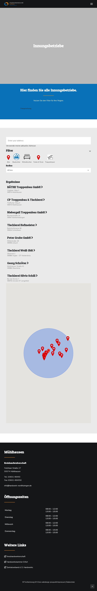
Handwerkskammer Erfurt (17, 562)
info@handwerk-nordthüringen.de (18, 485)
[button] (91, 4)
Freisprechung (26, 108)
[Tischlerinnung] (48, 4)
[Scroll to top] (92, 586)
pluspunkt (53, 582)
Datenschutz (70, 582)
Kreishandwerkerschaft (16, 556)
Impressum (61, 582)
